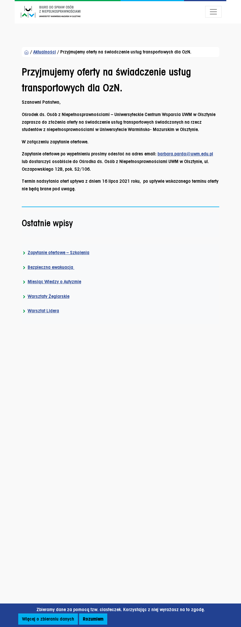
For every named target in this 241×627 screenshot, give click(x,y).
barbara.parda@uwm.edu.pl (185, 154)
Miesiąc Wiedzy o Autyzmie (54, 281)
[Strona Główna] (26, 52)
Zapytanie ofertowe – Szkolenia (58, 252)
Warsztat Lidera (43, 311)
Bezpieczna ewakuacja (51, 267)
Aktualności (44, 52)
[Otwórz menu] (213, 12)
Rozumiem (93, 619)
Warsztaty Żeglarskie (48, 296)
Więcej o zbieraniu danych (48, 619)
